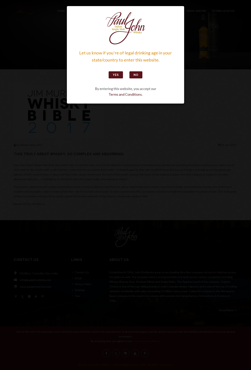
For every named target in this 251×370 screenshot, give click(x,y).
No (136, 74)
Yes (116, 74)
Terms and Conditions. (126, 94)
